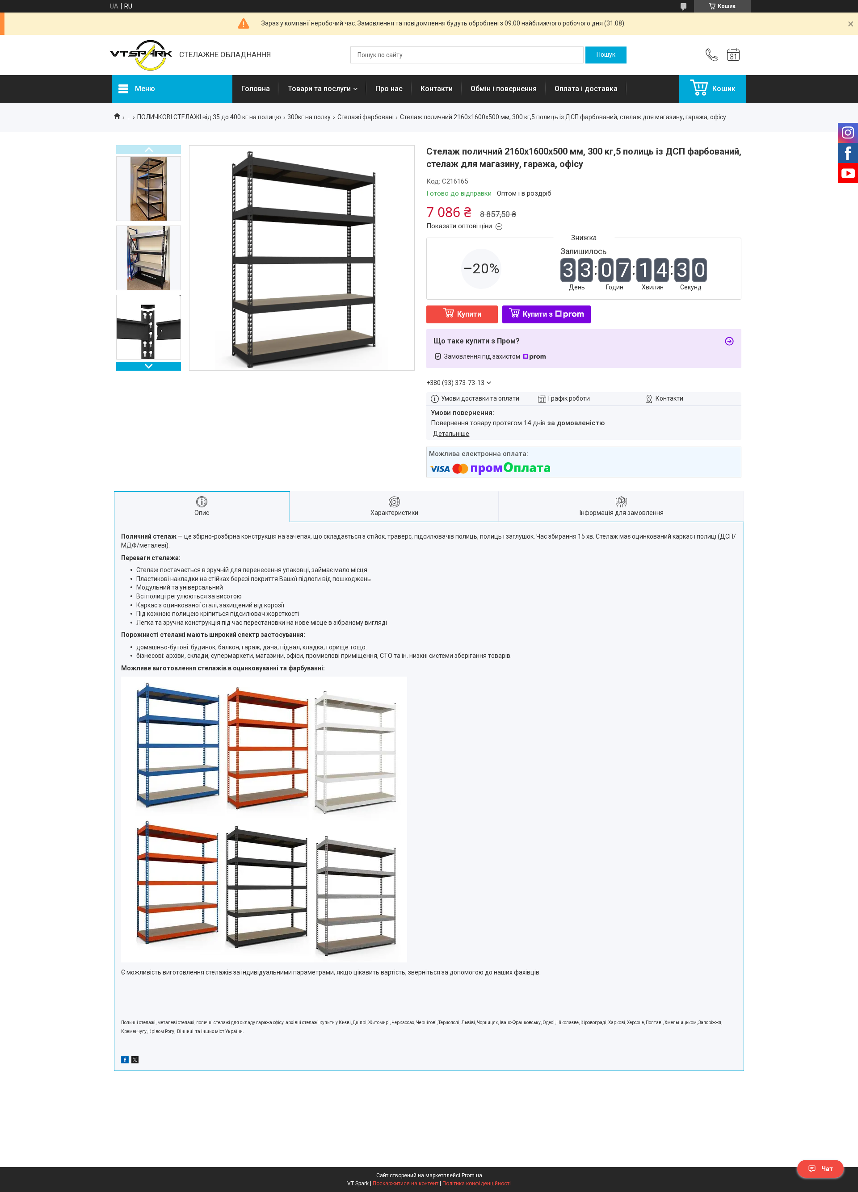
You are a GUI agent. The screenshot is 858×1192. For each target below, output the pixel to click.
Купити (469, 314)
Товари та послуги (319, 88)
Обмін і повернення (504, 88)
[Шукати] (606, 54)
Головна (255, 88)
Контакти (437, 88)
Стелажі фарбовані (365, 117)
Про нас (389, 88)
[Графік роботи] (733, 55)
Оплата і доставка (586, 88)
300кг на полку (309, 117)
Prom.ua (472, 1175)
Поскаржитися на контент (405, 1183)
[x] (135, 1061)
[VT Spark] (140, 55)
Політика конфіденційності (476, 1183)
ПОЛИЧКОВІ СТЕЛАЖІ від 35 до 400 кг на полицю (209, 117)
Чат (827, 1168)
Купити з (538, 314)
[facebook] (125, 1061)
